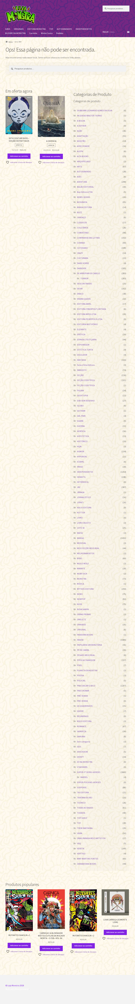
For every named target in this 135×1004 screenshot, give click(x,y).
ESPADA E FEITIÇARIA (87, 339)
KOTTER (81, 512)
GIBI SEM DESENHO (86, 400)
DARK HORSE (83, 263)
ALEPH (80, 151)
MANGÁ (80, 538)
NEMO (80, 594)
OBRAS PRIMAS (84, 614)
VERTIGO (81, 853)
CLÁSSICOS (82, 222)
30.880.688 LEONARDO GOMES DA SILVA (94, 110)
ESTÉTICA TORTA (85, 349)
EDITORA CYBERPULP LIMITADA (91, 309)
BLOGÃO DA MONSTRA (15, 33)
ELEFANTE (81, 329)
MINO (79, 558)
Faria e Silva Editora (86, 365)
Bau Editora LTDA (85, 192)
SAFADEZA (81, 731)
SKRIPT (80, 757)
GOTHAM (81, 410)
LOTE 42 (81, 527)
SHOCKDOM (82, 751)
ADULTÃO (81, 141)
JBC (79, 487)
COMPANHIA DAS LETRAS (88, 237)
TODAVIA (81, 813)
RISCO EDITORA (84, 721)
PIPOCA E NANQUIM (86, 660)
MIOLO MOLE (83, 563)
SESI (79, 746)
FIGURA (80, 390)
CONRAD (81, 242)
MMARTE (81, 568)
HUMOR (80, 451)
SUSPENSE (82, 787)
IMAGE (80, 466)
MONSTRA (81, 578)
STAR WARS (82, 767)
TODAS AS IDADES (85, 807)
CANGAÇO (81, 217)
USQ (79, 843)
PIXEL (79, 665)
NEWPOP (81, 599)
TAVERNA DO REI (84, 797)
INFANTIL (81, 477)
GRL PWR (81, 416)
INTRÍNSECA (82, 482)
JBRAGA (80, 492)
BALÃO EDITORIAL (85, 187)
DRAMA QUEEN (84, 299)
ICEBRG (80, 461)
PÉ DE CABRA (83, 650)
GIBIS (7, 29)
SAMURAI (81, 736)
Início (11, 42)
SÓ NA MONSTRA (84, 762)
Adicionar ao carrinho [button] (19, 156)
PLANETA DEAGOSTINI (87, 670)
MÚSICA (80, 583)
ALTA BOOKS (82, 156)
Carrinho (33, 33)
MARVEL (84, 777)
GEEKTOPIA (82, 395)
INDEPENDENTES (84, 29)
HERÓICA (81, 431)
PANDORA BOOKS (85, 634)
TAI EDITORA (83, 792)
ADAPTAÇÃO (82, 136)
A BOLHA (81, 120)
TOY (51, 29)
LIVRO (80, 517)
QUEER (80, 711)
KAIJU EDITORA (84, 507)
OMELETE (81, 619)
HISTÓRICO (82, 441)
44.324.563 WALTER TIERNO (89, 115)
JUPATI (80, 502)
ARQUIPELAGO (83, 161)
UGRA (79, 833)
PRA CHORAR (83, 690)
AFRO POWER (83, 146)
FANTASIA (81, 360)
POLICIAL (81, 680)
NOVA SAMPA (83, 609)
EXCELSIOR (82, 354)
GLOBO (80, 405)
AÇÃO (79, 131)
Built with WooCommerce (17, 989)
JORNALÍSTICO (84, 497)
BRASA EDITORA (84, 207)
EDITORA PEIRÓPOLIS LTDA (89, 319)
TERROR (84, 278)
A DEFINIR (81, 125)
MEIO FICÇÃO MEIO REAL (88, 548)
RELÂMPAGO (82, 716)
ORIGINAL (81, 629)
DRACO (80, 293)
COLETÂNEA (82, 227)
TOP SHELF (82, 818)
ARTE (79, 166)
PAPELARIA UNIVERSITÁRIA (89, 645)
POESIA (80, 675)
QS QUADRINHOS (85, 706)
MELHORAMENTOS (85, 553)
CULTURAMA (82, 258)
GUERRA (81, 426)
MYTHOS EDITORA (85, 589)
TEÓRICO (81, 802)
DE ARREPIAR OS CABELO (88, 273)
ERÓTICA (81, 334)
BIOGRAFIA (82, 202)
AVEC (79, 176)
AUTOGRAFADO (84, 171)
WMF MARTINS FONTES (87, 858)
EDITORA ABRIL (84, 304)
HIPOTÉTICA (83, 436)
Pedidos (59, 33)
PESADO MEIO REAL (86, 655)
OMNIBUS (81, 624)
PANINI (80, 640)
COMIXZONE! (83, 232)
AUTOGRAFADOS (64, 29)
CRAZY (80, 253)
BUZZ (79, 212)
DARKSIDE (81, 268)
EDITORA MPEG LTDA (86, 314)
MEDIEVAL (81, 543)
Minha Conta (46, 33)
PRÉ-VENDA (82, 695)
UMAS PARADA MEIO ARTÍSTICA (91, 838)
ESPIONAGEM (83, 344)
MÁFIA (80, 533)
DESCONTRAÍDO (84, 283)
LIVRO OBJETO (84, 522)
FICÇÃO (80, 375)
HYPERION (82, 456)
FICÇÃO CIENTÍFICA (86, 380)
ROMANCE (81, 726)
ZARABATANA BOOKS (86, 863)
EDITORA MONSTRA (36, 29)
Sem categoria (83, 741)
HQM (79, 446)
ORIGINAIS (19, 29)
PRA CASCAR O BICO (86, 685)
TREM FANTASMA (85, 828)
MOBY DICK (82, 573)
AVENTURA (82, 181)
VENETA (80, 848)
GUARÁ (80, 421)
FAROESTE (82, 370)
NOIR (79, 604)
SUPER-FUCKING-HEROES (89, 782)
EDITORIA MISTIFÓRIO (87, 324)
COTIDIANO (82, 248)
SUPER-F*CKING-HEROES (88, 772)
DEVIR (80, 288)
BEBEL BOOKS (83, 197)
